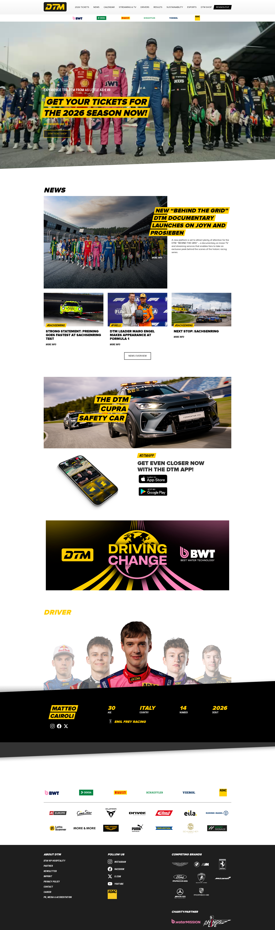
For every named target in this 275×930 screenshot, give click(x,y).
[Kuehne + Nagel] (217, 813)
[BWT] (78, 18)
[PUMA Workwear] (137, 828)
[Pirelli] (126, 18)
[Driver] (137, 813)
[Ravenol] (164, 828)
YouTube (119, 884)
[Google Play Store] (153, 495)
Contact (48, 886)
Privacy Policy (52, 881)
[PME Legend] (111, 828)
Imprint (48, 876)
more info (157, 258)
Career (47, 892)
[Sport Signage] (217, 828)
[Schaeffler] (150, 18)
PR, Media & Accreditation (58, 897)
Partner (48, 866)
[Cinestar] (84, 813)
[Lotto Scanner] (58, 828)
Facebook (119, 869)
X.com (117, 876)
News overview (137, 356)
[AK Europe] (58, 813)
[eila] (190, 813)
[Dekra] (102, 18)
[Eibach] (164, 813)
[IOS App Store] (153, 482)
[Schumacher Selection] (190, 828)
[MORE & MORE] (84, 828)
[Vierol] (174, 18)
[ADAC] (197, 18)
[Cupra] (111, 813)
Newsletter (50, 871)
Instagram (120, 862)
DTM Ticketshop (57, 133)
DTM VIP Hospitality (54, 860)
